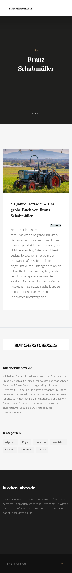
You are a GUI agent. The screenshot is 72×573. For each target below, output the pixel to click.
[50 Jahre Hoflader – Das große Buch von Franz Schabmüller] (36, 171)
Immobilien (58, 442)
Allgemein (10, 442)
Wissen (42, 449)
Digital (25, 442)
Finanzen (40, 442)
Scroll (36, 113)
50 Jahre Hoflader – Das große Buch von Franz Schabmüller (32, 210)
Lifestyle (9, 449)
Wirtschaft (26, 449)
